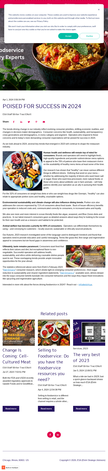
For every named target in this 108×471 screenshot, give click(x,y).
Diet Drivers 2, (67, 273)
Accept (68, 36)
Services (77, 348)
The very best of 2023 (86, 357)
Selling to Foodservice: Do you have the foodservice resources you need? (53, 364)
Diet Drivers (9, 270)
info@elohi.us (85, 284)
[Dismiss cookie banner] (99, 10)
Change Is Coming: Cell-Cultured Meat (17, 356)
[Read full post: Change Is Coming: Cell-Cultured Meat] (19, 333)
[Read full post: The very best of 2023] (89, 333)
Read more (10, 408)
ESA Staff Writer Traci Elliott (17, 114)
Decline (89, 36)
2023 (85, 348)
